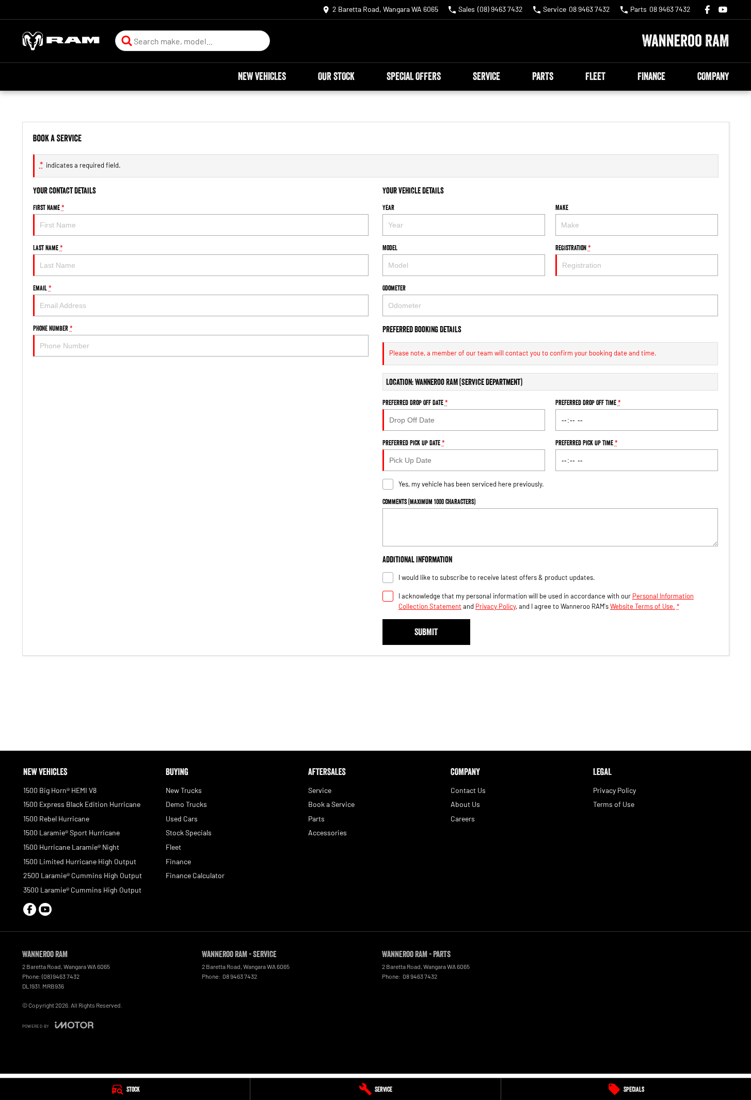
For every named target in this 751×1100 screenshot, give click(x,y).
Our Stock (336, 76)
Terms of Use (613, 804)
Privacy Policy (495, 606)
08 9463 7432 (239, 976)
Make (561, 207)
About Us (465, 804)
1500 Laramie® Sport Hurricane (71, 832)
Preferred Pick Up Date (413, 443)
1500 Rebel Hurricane (56, 818)
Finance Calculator (195, 875)
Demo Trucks (186, 804)
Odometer (394, 288)
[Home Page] (61, 41)
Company (713, 76)
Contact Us (468, 790)
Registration (573, 248)
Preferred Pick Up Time (586, 443)
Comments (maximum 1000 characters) (428, 501)
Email (42, 288)
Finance (651, 76)
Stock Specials (189, 832)
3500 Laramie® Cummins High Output (82, 889)
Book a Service (331, 804)
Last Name (48, 248)
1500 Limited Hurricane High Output (79, 861)
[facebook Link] (707, 9)
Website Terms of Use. (642, 606)
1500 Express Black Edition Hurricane (81, 804)
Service (486, 76)
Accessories (327, 832)
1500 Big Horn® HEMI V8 (60, 790)
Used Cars (182, 818)
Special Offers (414, 76)
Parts (542, 76)
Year (388, 207)
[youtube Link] (722, 9)
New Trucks (184, 790)
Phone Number (53, 328)
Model (389, 248)
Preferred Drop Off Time (588, 402)
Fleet (595, 76)
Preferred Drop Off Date (415, 402)
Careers (463, 818)
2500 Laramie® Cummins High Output (82, 875)
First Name (49, 207)
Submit (426, 632)
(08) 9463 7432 (60, 976)
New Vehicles (262, 76)
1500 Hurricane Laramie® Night (71, 847)
